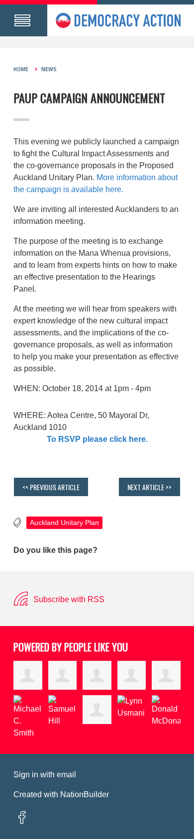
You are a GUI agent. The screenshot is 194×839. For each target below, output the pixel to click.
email (66, 774)
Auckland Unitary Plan (64, 522)
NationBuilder (84, 794)
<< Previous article (51, 487)
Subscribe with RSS (67, 599)
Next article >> (149, 487)
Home (20, 69)
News (49, 69)
